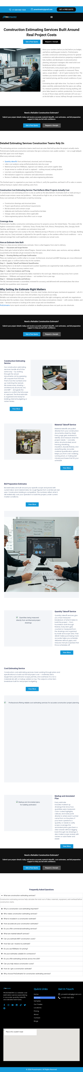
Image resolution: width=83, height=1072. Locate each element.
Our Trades (38, 1004)
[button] (51, 17)
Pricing (36, 1011)
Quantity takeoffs (11, 162)
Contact (37, 1018)
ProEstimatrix (5, 305)
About (36, 1014)
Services (37, 998)
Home (36, 994)
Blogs (36, 1021)
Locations (37, 1008)
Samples (37, 1001)
